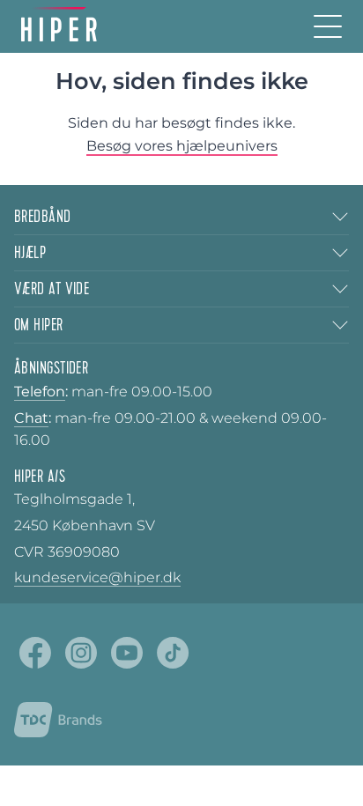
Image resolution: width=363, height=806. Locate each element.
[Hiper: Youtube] (127, 653)
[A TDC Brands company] (58, 719)
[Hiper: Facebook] (35, 653)
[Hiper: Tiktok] (173, 653)
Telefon (39, 391)
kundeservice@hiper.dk (97, 577)
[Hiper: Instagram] (81, 653)
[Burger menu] (328, 26)
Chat (31, 418)
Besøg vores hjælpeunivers (182, 145)
